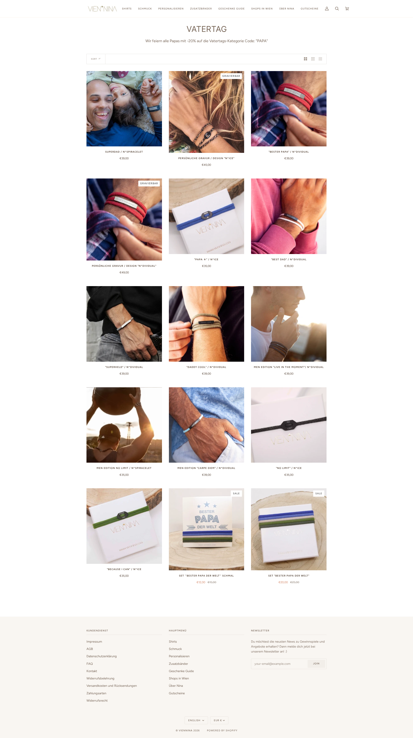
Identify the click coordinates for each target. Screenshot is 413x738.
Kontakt (91, 671)
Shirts (173, 641)
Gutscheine (177, 693)
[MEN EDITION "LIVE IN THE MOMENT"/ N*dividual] (289, 324)
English (194, 720)
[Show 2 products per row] (305, 59)
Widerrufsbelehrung (100, 678)
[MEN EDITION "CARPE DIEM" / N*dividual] (206, 425)
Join (316, 663)
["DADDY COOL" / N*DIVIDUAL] (206, 324)
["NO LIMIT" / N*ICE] (289, 425)
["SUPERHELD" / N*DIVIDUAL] (124, 324)
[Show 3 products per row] (313, 59)
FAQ (89, 664)
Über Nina (176, 686)
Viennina (186, 730)
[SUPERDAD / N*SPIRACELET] (124, 109)
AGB (89, 649)
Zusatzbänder (178, 664)
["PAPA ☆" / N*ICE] (206, 216)
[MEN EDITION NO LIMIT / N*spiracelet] (124, 425)
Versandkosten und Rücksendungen (111, 686)
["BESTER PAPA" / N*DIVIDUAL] (289, 109)
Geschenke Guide (181, 671)
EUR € (218, 720)
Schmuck (175, 649)
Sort (94, 59)
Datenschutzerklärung (101, 656)
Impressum (94, 641)
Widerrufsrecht (97, 700)
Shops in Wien (179, 678)
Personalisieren (179, 656)
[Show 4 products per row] (321, 59)
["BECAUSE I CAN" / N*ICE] (124, 526)
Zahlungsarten (96, 693)
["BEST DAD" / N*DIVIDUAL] (289, 216)
